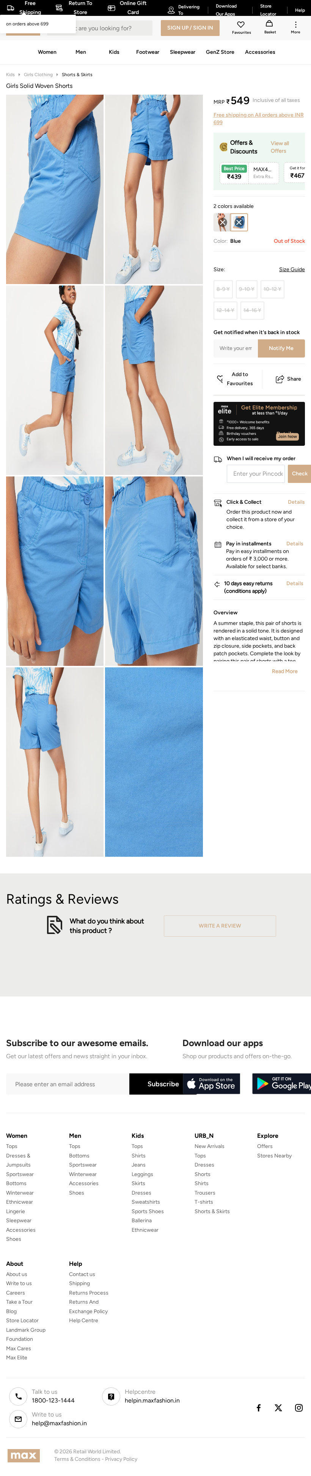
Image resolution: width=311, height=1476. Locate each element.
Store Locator (22, 1320)
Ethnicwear (19, 1202)
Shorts (202, 1174)
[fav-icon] (241, 25)
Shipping (79, 1283)
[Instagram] (299, 1408)
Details (285, 434)
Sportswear (20, 1174)
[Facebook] (258, 1408)
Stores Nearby (274, 1156)
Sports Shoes (148, 1211)
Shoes (13, 1239)
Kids (10, 74)
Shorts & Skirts (77, 74)
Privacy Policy (121, 1459)
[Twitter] (279, 1408)
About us (16, 1274)
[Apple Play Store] (211, 1084)
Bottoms (16, 1183)
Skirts (138, 1183)
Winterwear (20, 1193)
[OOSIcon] (222, 222)
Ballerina (142, 1220)
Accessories (21, 1230)
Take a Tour (19, 1302)
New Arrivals (210, 1146)
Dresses (141, 1193)
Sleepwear (18, 1220)
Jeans (139, 1165)
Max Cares (18, 1348)
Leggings (142, 1174)
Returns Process (88, 1293)
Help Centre (83, 1320)
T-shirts (204, 1202)
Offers (265, 1146)
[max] (25, 1456)
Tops (11, 1146)
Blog (11, 1311)
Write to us (19, 1283)
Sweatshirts (146, 1202)
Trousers (205, 1193)
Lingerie (15, 1211)
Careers (15, 1293)
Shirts (139, 1156)
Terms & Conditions (77, 1459)
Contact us (82, 1274)
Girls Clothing (38, 74)
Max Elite (16, 1357)
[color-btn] (223, 222)
